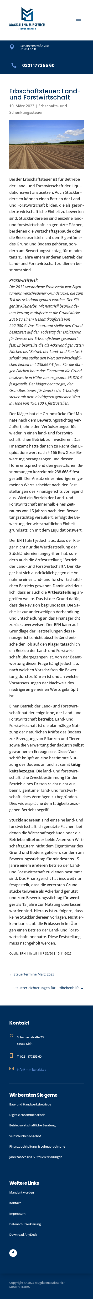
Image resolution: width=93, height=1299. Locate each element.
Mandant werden (21, 1192)
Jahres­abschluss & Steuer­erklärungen (35, 1157)
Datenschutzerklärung (25, 1224)
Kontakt (15, 1203)
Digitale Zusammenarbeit (27, 1115)
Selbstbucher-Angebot (25, 1136)
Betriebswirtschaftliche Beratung (32, 1125)
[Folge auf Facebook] (13, 1253)
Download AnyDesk (23, 1234)
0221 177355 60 (38, 65)
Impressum (17, 1213)
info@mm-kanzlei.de (31, 1069)
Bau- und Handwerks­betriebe (30, 1104)
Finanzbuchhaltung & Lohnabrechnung (37, 1146)
